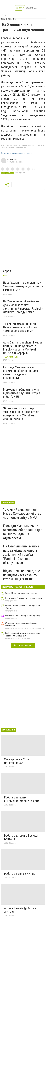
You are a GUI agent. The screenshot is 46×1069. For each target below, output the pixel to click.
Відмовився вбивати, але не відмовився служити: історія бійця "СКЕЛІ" (21, 393)
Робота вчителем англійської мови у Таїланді (22, 799)
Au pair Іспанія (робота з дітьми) (20, 910)
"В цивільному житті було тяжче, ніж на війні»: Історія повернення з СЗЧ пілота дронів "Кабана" (21, 414)
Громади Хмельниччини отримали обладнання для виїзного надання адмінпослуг (20, 373)
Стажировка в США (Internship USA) (16, 761)
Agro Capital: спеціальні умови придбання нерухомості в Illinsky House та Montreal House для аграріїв (23, 348)
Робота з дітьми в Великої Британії (21, 837)
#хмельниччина (16, 153)
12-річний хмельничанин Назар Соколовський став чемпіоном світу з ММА (20, 327)
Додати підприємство (23, 645)
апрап (7, 271)
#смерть (28, 153)
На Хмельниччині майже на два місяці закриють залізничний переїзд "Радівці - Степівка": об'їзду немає (23, 307)
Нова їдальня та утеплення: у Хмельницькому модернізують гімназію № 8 (23, 286)
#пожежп (5, 153)
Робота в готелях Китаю (19, 874)
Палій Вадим (12, 159)
